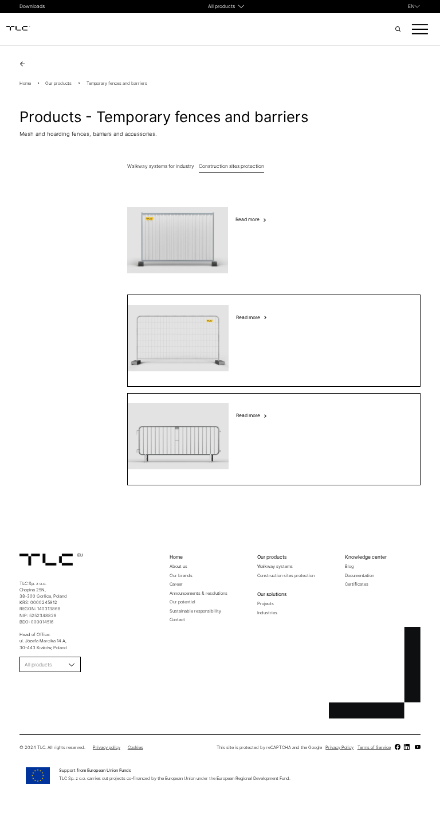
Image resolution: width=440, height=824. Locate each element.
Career (176, 584)
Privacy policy (106, 747)
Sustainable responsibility (195, 611)
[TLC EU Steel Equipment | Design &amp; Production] (18, 29)
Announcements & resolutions (198, 593)
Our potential (182, 602)
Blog (349, 566)
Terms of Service (374, 747)
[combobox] (221, 6)
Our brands (181, 575)
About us (178, 566)
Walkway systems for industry (160, 166)
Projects (265, 603)
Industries (267, 612)
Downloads (32, 6)
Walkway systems (275, 566)
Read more (247, 219)
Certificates (356, 584)
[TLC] (397, 747)
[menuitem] (414, 6)
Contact (177, 619)
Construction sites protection (231, 166)
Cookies (135, 747)
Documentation (359, 575)
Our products (58, 83)
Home (25, 83)
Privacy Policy (339, 747)
